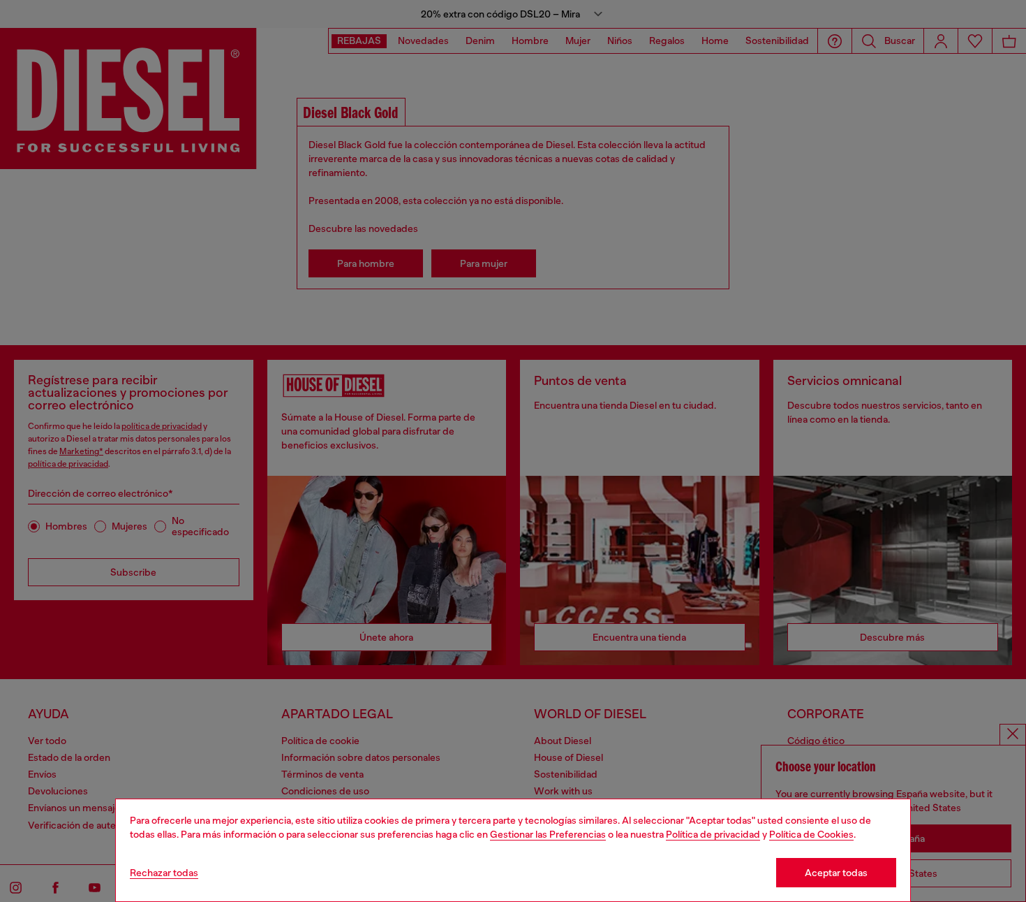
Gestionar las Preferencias (548, 834)
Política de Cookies (811, 834)
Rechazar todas (164, 872)
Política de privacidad (713, 834)
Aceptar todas (836, 872)
